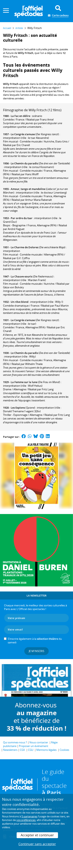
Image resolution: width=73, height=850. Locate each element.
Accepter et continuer (37, 835)
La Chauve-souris (21, 276)
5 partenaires (29, 816)
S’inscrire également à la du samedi (35, 640)
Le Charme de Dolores (24, 247)
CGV (22, 750)
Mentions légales (46, 750)
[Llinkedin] (47, 437)
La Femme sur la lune (24, 382)
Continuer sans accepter (37, 844)
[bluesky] (36, 437)
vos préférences (25, 820)
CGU (30, 750)
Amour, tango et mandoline (28, 189)
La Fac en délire (20, 116)
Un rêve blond (19, 302)
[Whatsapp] (29, 437)
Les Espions (18, 407)
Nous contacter (38, 742)
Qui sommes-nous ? (15, 742)
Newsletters (10, 750)
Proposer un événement (33, 746)
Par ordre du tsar (21, 218)
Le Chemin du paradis (24, 163)
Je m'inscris (36, 651)
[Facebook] (24, 437)
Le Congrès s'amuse (23, 134)
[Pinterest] (42, 437)
